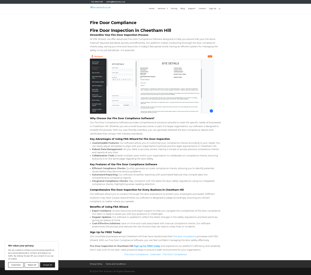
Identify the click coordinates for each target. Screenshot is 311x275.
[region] (31, 256)
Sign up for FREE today (147, 246)
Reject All (32, 265)
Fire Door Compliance (136, 254)
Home (151, 9)
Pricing (174, 9)
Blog (183, 9)
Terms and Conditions (116, 264)
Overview (155, 254)
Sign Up (212, 9)
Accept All (47, 265)
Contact (202, 9)
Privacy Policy (96, 264)
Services (161, 9)
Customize (16, 265)
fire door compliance (184, 236)
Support (191, 9)
